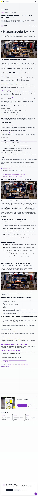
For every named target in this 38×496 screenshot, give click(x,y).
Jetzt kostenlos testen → (5, 366)
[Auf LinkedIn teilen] (32, 26)
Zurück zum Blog (5, 9)
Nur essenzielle (24, 490)
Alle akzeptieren (9, 490)
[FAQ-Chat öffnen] (35, 493)
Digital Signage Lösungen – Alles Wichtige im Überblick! (12, 176)
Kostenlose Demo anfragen (14, 379)
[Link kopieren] (36, 26)
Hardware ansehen (25, 379)
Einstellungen (17, 490)
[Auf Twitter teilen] (34, 26)
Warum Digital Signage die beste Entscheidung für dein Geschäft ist (14, 172)
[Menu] (36, 1)
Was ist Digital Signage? (7, 361)
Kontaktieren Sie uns (11, 364)
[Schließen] (34, 484)
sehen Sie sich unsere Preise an (22, 364)
